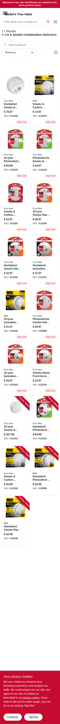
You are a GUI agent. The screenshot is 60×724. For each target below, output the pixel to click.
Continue (12, 717)
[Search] (48, 21)
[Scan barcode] (55, 22)
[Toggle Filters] (56, 52)
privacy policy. (31, 697)
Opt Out (33, 717)
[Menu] (5, 13)
